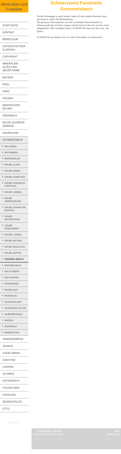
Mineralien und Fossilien (14, 7)
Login (116, 430)
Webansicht (113, 434)
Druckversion (43, 430)
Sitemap (56, 430)
